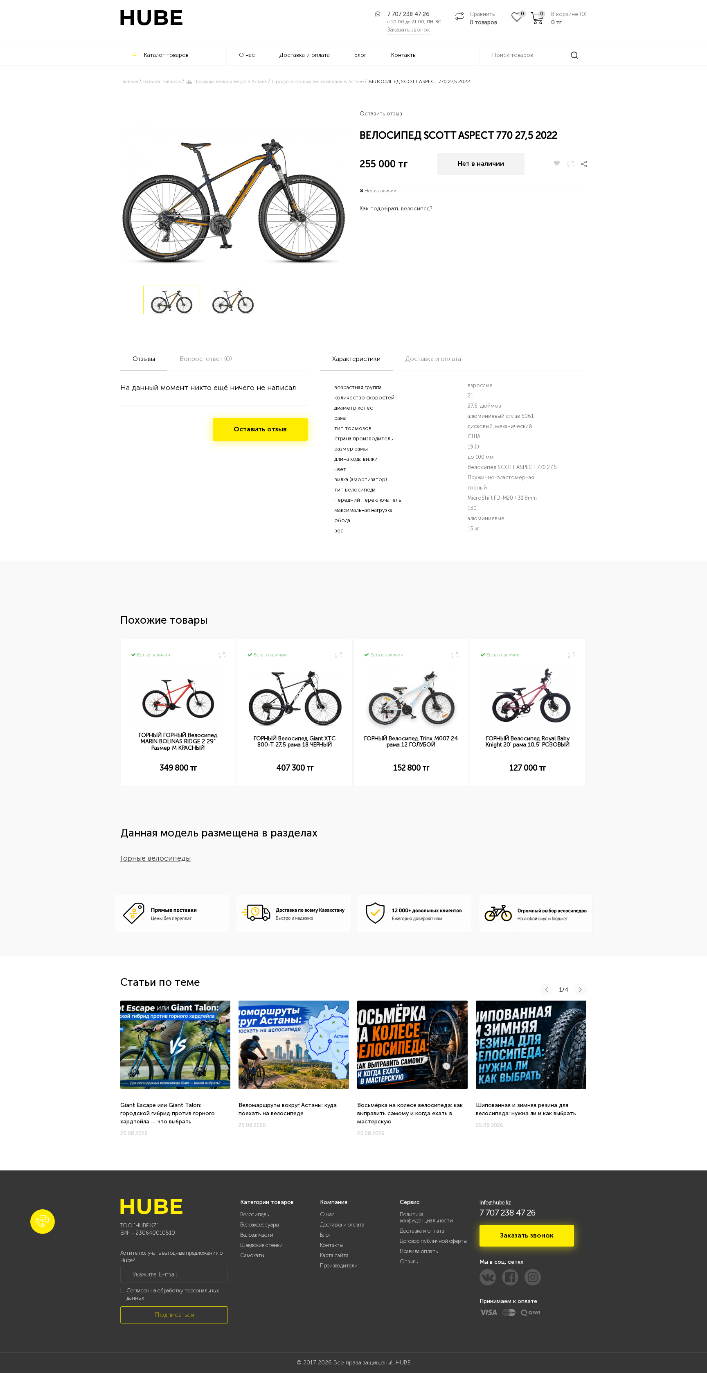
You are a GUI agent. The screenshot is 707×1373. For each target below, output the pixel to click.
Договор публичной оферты (433, 1241)
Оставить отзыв (381, 113)
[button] (42, 1221)
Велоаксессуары (259, 1225)
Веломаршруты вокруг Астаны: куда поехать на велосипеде (288, 1109)
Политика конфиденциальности (426, 1217)
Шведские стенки (261, 1245)
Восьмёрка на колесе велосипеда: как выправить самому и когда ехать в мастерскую (410, 1113)
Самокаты (252, 1255)
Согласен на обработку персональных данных (172, 1294)
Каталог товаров (166, 55)
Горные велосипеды (155, 858)
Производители (339, 1266)
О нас (247, 55)
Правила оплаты (419, 1251)
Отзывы (409, 1261)
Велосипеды (255, 1214)
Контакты (404, 55)
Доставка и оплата (304, 55)
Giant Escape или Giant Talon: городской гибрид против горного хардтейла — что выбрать (167, 1113)
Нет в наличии (481, 163)
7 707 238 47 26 (408, 14)
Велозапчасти (256, 1235)
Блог (360, 55)
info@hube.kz (495, 1202)
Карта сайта (334, 1255)
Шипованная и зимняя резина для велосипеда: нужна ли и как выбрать (526, 1109)
